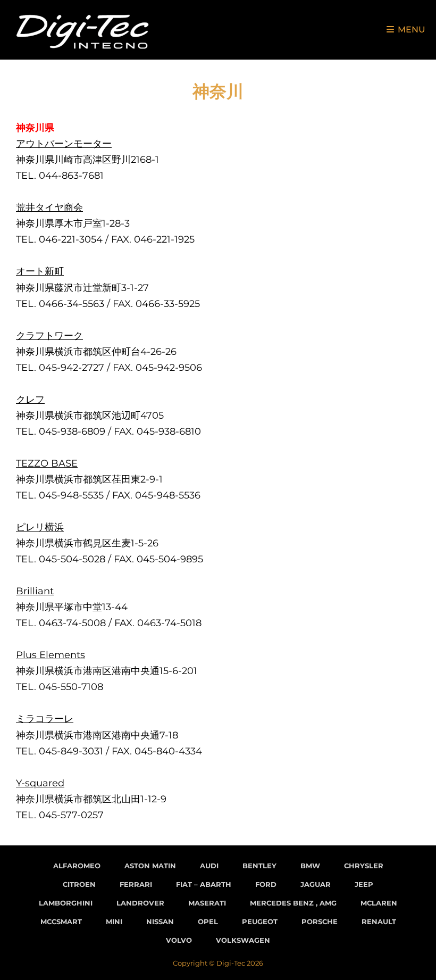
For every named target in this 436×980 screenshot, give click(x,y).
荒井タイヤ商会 (49, 207)
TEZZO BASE (47, 463)
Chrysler (363, 865)
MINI (114, 921)
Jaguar (315, 884)
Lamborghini (66, 903)
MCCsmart (61, 921)
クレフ (30, 399)
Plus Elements (50, 655)
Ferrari (136, 884)
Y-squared (40, 783)
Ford (265, 884)
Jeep (364, 884)
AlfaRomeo (76, 865)
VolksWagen (243, 940)
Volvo (179, 940)
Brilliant (35, 591)
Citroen (79, 884)
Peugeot (260, 921)
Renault (379, 921)
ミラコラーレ (44, 719)
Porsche (319, 921)
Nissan (160, 921)
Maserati (207, 903)
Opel (208, 921)
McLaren (378, 903)
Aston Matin (150, 865)
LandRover (140, 903)
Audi (209, 865)
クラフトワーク (49, 336)
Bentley (259, 865)
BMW (310, 865)
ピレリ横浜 (40, 527)
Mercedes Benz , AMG (293, 903)
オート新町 (40, 271)
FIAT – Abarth (203, 884)
